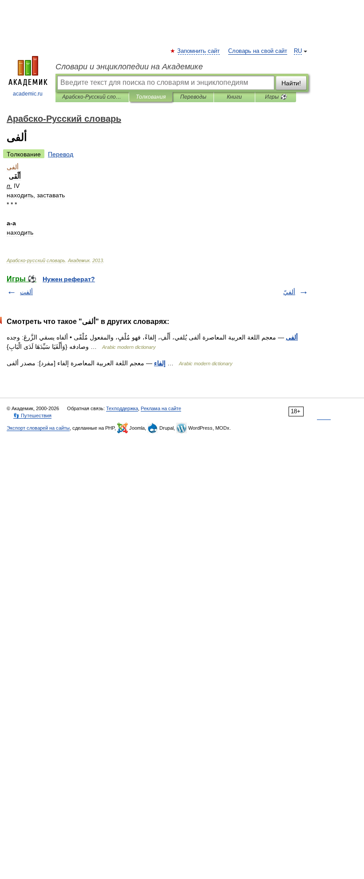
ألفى (292, 337)
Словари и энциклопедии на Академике (129, 66)
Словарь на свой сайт (257, 51)
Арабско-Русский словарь (92, 97)
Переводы (193, 97)
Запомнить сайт (199, 51)
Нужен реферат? (69, 279)
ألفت (26, 292)
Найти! (291, 83)
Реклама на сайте (161, 408)
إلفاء (160, 363)
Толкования (151, 97)
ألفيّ (289, 292)
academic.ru (28, 94)
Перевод (60, 154)
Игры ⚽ (276, 97)
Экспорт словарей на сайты (38, 428)
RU (298, 51)
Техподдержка (122, 408)
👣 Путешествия (32, 415)
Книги (234, 97)
